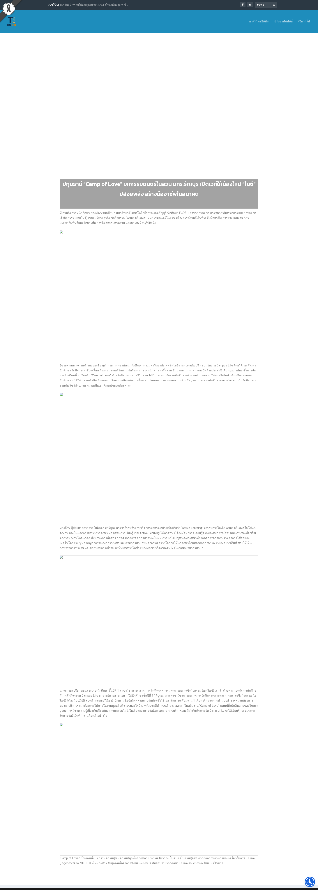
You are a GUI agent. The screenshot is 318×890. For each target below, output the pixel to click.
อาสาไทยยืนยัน (259, 21)
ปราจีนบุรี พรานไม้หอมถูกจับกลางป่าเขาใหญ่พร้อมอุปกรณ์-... (94, 4)
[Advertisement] (159, 73)
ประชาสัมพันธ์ (283, 21)
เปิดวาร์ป (304, 21)
